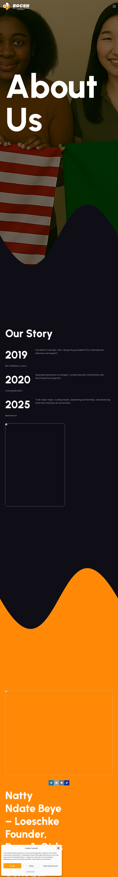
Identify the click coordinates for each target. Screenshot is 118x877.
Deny (31, 866)
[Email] (56, 782)
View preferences (50, 866)
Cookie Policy (30, 871)
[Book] (61, 782)
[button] (58, 848)
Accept (12, 866)
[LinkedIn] (51, 782)
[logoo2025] (17, 6)
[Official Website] (66, 782)
